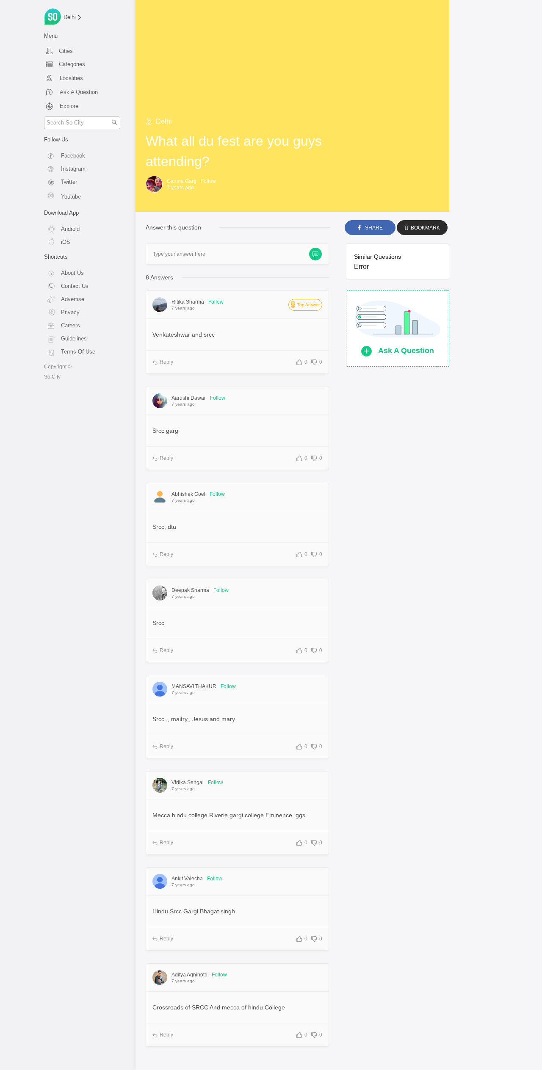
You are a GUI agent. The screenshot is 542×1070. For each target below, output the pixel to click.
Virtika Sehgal (187, 782)
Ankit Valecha (187, 879)
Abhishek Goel (188, 494)
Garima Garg (181, 181)
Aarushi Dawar (188, 398)
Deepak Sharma (190, 590)
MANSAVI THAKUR (193, 686)
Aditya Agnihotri (189, 975)
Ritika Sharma (187, 302)
